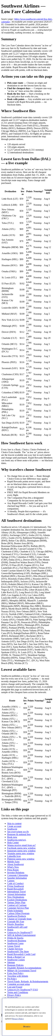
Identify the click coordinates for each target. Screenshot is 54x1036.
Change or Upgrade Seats (19, 919)
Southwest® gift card (17, 927)
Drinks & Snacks (15, 938)
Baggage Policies (15, 965)
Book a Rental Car (16, 957)
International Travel (16, 891)
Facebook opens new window (21, 848)
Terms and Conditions (17, 992)
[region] (27, 1017)
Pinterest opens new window (20, 859)
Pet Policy (12, 978)
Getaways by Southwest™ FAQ (22, 989)
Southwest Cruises (16, 959)
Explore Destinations (17, 899)
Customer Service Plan (18, 908)
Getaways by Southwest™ (20, 932)
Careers (10, 880)
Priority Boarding (15, 924)
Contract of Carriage (17, 905)
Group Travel (13, 946)
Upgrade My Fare (15, 921)
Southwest (12, 829)
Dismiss (26, 1026)
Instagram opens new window (21, 850)
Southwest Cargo (15, 943)
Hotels (10, 929)
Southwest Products (16, 916)
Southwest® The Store (18, 951)
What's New (13, 867)
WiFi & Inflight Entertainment (21, 935)
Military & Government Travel (21, 970)
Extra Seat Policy (15, 973)
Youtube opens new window (20, 853)
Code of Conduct (15, 883)
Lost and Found (14, 987)
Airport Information (16, 894)
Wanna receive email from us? (21, 845)
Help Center (13, 842)
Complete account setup (18, 984)
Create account (14, 826)
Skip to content (14, 823)
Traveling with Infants (17, 976)
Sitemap (11, 962)
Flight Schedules (15, 910)
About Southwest (15, 864)
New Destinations (15, 897)
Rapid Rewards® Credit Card (21, 954)
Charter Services (15, 948)
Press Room (13, 869)
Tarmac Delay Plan (16, 902)
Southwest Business (16, 940)
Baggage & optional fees (19, 834)
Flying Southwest (15, 886)
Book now (12, 837)
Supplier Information (17, 878)
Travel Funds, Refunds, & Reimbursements (27, 981)
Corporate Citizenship (17, 875)
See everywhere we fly (18, 831)
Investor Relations (15, 872)
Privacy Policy (14, 995)
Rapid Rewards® (15, 889)
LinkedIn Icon (14, 856)
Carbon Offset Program (18, 913)
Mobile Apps (13, 861)
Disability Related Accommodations (24, 968)
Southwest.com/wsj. (16, 840)
